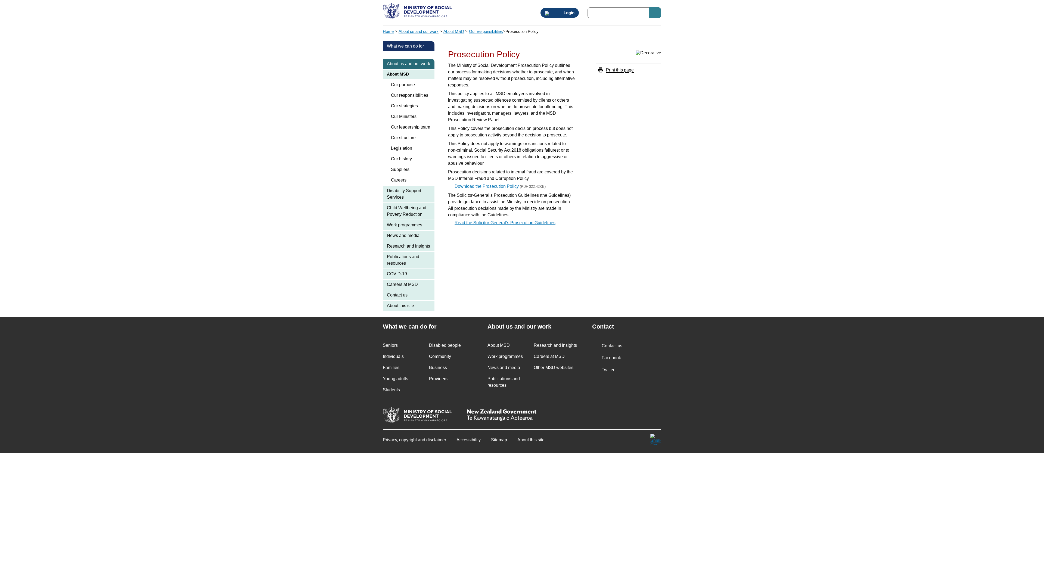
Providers (438, 378)
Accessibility (468, 440)
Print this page (620, 70)
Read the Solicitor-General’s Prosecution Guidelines (505, 222)
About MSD (453, 31)
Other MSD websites (553, 367)
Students (391, 390)
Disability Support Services (404, 193)
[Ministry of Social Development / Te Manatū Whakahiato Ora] (418, 11)
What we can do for (405, 46)
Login (568, 13)
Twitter (608, 369)
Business (438, 367)
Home (388, 31)
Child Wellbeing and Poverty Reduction (406, 211)
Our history (401, 159)
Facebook (611, 357)
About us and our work (419, 31)
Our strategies (404, 106)
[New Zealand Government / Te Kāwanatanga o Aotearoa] (501, 415)
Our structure (403, 137)
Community (440, 356)
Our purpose (403, 84)
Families (391, 367)
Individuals (393, 356)
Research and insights (408, 246)
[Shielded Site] (655, 439)
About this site (400, 305)
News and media (403, 235)
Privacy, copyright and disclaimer (414, 440)
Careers (398, 180)
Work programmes (404, 225)
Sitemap (499, 440)
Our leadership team (410, 127)
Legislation (401, 148)
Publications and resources (403, 260)
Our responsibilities (486, 31)
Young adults (395, 378)
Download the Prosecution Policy (500, 186)
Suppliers (400, 169)
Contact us (397, 295)
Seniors (390, 345)
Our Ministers (404, 116)
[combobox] (624, 12)
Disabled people (445, 345)
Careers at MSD (402, 284)
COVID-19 (397, 273)
